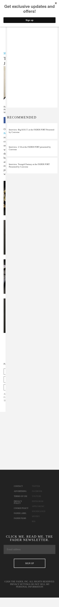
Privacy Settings (20, 584)
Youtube (36, 496)
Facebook (37, 491)
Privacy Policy (18, 502)
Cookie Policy (21, 508)
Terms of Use (20, 496)
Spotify (36, 516)
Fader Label (20, 513)
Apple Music (38, 506)
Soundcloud (38, 511)
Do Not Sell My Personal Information (33, 585)
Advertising (20, 491)
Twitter (36, 486)
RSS (33, 521)
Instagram (37, 501)
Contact (18, 486)
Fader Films (20, 518)
